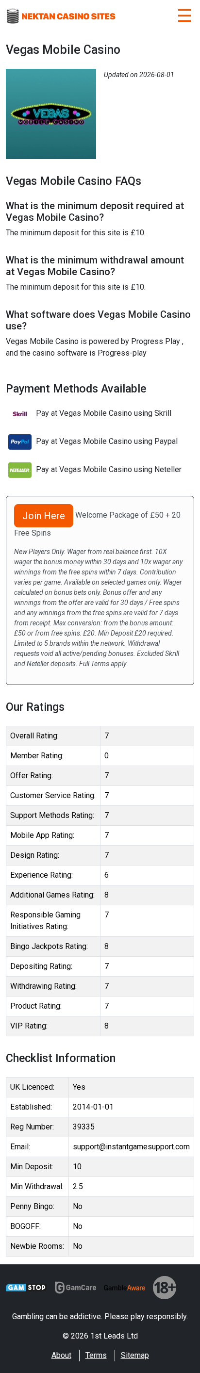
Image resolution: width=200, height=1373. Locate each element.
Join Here (43, 516)
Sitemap (135, 1355)
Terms (96, 1355)
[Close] (184, 17)
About (61, 1355)
